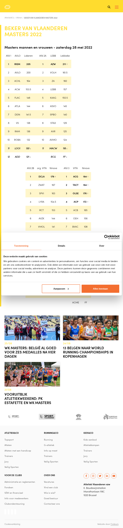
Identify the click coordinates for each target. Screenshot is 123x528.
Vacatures (49, 481)
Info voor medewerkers (16, 498)
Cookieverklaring (12, 523)
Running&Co (51, 432)
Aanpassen (59, 288)
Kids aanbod (90, 439)
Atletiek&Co (9, 17)
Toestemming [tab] (21, 245)
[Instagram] (93, 476)
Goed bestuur (51, 498)
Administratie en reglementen (19, 481)
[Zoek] (109, 7)
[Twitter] (100, 476)
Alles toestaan (100, 288)
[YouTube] (114, 476)
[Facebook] (86, 476)
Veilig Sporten (11, 466)
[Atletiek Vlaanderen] (7, 7)
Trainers (8, 455)
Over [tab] (101, 245)
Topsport (9, 439)
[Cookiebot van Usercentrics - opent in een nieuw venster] (106, 237)
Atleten (19, 17)
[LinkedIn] (107, 476)
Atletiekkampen (91, 445)
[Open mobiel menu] (116, 7)
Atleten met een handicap (17, 450)
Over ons (49, 475)
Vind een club (51, 487)
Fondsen (8, 487)
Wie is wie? (49, 492)
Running (48, 439)
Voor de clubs (13, 475)
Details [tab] (61, 245)
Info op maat (50, 450)
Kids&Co (88, 432)
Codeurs (114, 523)
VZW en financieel (13, 492)
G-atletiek (49, 445)
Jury (6, 461)
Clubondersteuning (14, 503)
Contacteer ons (52, 503)
